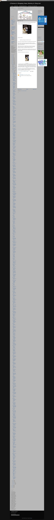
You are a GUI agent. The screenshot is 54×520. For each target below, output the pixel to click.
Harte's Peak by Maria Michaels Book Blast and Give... (14, 181)
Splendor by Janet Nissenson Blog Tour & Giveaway (14, 227)
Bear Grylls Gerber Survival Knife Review (14, 278)
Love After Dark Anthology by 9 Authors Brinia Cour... (14, 141)
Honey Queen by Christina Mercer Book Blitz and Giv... (14, 200)
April (13, 481)
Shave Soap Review (13, 189)
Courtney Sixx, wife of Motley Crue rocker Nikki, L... (14, 104)
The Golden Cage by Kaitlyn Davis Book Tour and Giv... (14, 340)
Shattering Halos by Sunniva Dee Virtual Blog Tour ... (14, 172)
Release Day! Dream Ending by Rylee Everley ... (14, 315)
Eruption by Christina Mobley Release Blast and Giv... (13, 87)
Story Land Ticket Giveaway (13, 157)
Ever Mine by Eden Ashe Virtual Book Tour (14, 178)
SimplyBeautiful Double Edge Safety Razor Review (14, 406)
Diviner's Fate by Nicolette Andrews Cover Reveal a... (14, 151)
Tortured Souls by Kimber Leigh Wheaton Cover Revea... (14, 458)
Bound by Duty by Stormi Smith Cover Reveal (14, 461)
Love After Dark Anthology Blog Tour (14, 77)
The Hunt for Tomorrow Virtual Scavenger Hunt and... (14, 334)
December (14, 64)
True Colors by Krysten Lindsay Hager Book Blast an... (14, 90)
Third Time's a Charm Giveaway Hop (14, 213)
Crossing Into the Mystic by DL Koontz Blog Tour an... (14, 245)
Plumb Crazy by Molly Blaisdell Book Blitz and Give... (14, 454)
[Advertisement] (23, 97)
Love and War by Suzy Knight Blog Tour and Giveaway (14, 403)
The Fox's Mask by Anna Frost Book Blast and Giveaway (14, 248)
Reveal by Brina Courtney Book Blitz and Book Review (14, 390)
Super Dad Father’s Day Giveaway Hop (14, 396)
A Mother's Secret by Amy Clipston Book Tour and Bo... (14, 218)
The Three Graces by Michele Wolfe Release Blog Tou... (14, 443)
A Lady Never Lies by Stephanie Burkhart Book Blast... (14, 414)
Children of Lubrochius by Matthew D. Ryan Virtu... (14, 380)
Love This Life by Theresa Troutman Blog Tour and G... (14, 147)
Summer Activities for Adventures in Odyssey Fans (14, 363)
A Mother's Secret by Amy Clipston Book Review (14, 344)
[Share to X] (31, 71)
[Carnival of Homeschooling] (41, 57)
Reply (20, 76)
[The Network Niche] (42, 24)
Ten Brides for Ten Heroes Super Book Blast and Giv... (14, 122)
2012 (12, 486)
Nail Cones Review (13, 225)
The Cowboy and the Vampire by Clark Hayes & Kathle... (14, 321)
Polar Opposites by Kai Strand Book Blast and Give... (14, 194)
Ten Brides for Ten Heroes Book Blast (14, 132)
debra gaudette (39, 38)
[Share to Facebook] (32, 71)
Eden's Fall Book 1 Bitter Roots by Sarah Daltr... (14, 384)
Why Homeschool (13, 36)
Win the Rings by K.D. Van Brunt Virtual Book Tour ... (14, 411)
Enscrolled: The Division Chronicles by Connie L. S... (14, 242)
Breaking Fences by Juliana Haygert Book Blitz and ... (14, 299)
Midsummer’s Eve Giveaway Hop (14, 234)
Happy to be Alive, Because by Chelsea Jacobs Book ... (14, 430)
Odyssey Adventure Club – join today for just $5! (14, 366)
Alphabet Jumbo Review (13, 284)
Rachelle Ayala (21, 74)
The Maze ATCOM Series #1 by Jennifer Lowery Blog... (14, 94)
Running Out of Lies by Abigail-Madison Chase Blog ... (14, 80)
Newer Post (19, 89)
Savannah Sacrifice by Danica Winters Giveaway (14, 437)
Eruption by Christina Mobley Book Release (14, 101)
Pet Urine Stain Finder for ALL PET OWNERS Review (14, 281)
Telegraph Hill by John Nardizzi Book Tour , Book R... (14, 144)
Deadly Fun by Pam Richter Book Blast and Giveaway (14, 239)
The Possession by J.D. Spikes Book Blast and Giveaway (14, 262)
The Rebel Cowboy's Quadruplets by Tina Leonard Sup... (14, 160)
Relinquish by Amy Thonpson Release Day (14, 318)
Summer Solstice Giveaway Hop (13, 259)
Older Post (34, 89)
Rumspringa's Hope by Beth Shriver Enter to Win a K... (14, 467)
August (13, 70)
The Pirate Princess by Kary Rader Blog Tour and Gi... (14, 252)
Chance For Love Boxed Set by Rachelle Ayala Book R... (14, 370)
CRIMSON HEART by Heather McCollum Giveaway (13, 134)
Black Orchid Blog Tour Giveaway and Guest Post (13, 98)
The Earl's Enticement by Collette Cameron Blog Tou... (14, 203)
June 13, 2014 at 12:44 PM (26, 74)
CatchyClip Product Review (13, 236)
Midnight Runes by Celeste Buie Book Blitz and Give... (14, 360)
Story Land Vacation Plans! (13, 409)
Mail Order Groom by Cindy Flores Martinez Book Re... (14, 83)
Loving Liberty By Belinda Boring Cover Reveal (14, 169)
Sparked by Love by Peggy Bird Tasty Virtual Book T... (14, 175)
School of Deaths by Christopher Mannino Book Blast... (14, 377)
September (14, 68)
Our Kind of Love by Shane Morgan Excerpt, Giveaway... (14, 255)
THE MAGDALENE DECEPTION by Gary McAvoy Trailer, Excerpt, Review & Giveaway (13, 22)
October (14, 67)
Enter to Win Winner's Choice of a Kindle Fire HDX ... (14, 302)
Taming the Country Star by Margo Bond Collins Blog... (14, 330)
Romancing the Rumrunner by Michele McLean (14, 440)
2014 (12, 63)
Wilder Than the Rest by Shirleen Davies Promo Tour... (14, 265)
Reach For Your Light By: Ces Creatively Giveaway (14, 424)
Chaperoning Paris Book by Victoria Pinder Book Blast (14, 272)
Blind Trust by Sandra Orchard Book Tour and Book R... (14, 231)
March (13, 482)
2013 (12, 485)
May (13, 480)
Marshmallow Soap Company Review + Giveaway (14, 346)
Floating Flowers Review (13, 216)
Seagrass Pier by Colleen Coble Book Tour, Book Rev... (14, 464)
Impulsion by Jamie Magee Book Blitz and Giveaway (14, 356)
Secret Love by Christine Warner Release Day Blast (14, 470)
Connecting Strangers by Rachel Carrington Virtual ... (14, 138)
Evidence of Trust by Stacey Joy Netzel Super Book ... (14, 292)
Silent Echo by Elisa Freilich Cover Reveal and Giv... (14, 184)
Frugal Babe (12, 41)
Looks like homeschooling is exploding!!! (13, 38)
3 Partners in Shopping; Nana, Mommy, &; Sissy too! (25, 3)
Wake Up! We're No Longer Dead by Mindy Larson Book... (14, 400)
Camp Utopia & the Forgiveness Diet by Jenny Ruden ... (14, 305)
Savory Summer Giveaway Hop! (13, 324)
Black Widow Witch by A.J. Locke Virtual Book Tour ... (14, 312)
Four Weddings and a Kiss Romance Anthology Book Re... (14, 275)
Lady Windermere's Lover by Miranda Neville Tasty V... (14, 126)
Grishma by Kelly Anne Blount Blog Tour (14, 166)
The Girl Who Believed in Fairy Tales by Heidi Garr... (14, 197)
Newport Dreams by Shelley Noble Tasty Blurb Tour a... (14, 421)
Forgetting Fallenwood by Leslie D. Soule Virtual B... (14, 207)
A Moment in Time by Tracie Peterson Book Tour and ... (13, 222)
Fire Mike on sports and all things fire (13, 32)
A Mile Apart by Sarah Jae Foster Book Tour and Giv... (14, 447)
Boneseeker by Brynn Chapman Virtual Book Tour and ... (14, 154)
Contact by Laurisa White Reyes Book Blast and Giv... (14, 187)
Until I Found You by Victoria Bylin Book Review (14, 427)
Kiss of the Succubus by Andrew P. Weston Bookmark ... (14, 268)
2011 (12, 487)
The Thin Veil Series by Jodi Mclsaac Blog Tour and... (14, 309)
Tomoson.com (19, 69)
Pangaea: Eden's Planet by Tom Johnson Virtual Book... (14, 108)
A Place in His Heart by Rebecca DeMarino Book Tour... (14, 350)
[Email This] (30, 71)
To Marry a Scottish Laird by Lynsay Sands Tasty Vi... (14, 114)
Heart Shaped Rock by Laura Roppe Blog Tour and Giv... (14, 129)
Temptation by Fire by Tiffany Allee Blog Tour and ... (14, 327)
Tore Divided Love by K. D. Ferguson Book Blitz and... (14, 477)
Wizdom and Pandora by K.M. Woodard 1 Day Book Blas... (14, 118)
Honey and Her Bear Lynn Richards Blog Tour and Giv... (14, 111)
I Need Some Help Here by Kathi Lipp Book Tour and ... (14, 353)
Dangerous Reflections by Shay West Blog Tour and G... (14, 210)
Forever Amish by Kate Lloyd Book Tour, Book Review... (14, 386)
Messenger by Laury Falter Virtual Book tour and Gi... (14, 417)
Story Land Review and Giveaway (14, 192)
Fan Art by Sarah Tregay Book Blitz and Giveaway (14, 295)
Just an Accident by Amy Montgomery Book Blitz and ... (14, 451)
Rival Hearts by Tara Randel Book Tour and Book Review (14, 289)
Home (27, 89)
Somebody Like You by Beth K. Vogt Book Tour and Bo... (14, 393)
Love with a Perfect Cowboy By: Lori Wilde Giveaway (14, 337)
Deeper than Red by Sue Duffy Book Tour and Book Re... (14, 433)
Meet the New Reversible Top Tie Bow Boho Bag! (13, 28)
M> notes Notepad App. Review (14, 286)
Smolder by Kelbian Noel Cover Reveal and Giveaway (14, 74)
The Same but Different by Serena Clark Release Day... (14, 374)
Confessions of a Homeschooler (13, 26)
